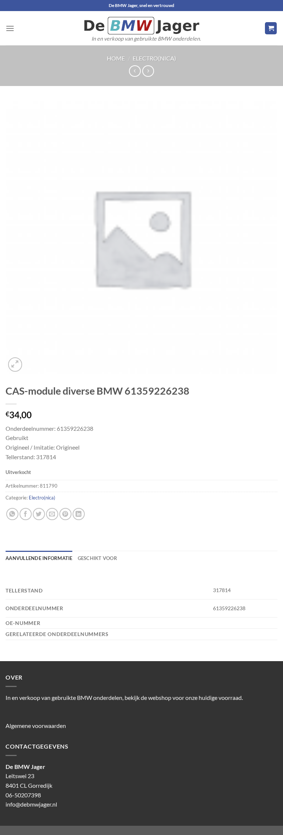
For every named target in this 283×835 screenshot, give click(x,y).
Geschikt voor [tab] (97, 558)
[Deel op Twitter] (39, 514)
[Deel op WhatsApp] (12, 514)
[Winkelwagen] (271, 28)
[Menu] (10, 28)
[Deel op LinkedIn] (79, 514)
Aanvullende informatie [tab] (39, 558)
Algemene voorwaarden (36, 725)
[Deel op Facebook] (26, 514)
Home (116, 58)
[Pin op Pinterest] (65, 514)
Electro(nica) (154, 58)
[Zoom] (15, 364)
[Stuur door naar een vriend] (52, 514)
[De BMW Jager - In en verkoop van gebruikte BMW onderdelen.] (141, 25)
